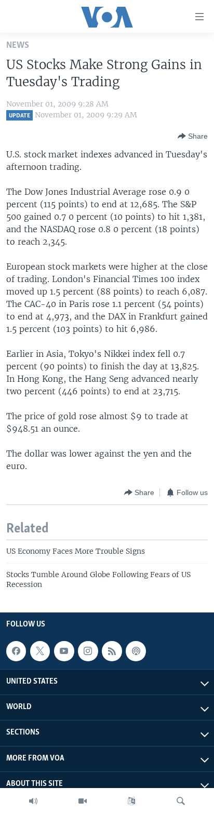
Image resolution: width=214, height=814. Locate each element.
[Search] (180, 801)
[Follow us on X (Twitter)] (40, 651)
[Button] (193, 136)
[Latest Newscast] (33, 801)
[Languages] (131, 801)
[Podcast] (135, 651)
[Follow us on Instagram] (88, 651)
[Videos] (82, 801)
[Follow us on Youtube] (64, 651)
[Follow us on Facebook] (16, 651)
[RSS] (112, 651)
